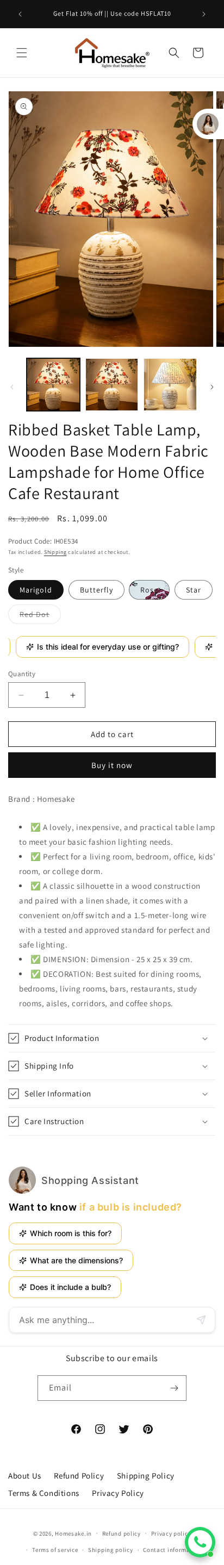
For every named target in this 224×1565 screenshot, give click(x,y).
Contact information (172, 1550)
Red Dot (40, 616)
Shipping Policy (146, 1475)
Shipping (55, 552)
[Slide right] (212, 387)
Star (193, 590)
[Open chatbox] (200, 1542)
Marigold (36, 590)
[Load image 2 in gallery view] (112, 384)
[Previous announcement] (20, 14)
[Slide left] (12, 387)
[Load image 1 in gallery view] (53, 384)
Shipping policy (110, 1550)
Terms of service (55, 1550)
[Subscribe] (174, 1388)
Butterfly (96, 590)
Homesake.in (73, 1533)
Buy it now (112, 765)
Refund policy (121, 1533)
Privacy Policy (118, 1493)
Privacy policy (171, 1533)
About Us (24, 1475)
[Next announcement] (204, 14)
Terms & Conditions (43, 1493)
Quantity (21, 673)
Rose (149, 590)
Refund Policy (79, 1475)
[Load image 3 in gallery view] (170, 384)
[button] (22, 53)
